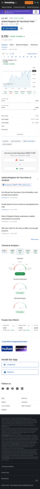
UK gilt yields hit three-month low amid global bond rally (19, 205)
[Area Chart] (7, 54)
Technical (34, 45)
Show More (20, 134)
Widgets (4, 409)
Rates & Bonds (7, 7)
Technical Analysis (10, 245)
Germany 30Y (22, 325)
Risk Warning (4, 478)
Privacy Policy (5, 472)
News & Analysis (22, 45)
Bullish (21, 168)
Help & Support (26, 406)
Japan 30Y (6, 325)
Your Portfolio (5, 406)
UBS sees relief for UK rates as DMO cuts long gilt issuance (19, 229)
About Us (24, 398)
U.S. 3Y (36, 325)
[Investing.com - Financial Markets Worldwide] (11, 2)
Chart (12, 45)
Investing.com (5, 197)
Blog (2, 398)
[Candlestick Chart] (3, 54)
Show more (35, 239)
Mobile (3, 402)
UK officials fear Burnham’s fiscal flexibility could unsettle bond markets (19, 193)
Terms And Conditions (7, 466)
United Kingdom (31, 141)
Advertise (24, 402)
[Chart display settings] (13, 54)
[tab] (4, 251)
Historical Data (13, 49)
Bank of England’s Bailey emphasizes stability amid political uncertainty (18, 217)
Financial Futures (19, 7)
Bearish (21, 160)
